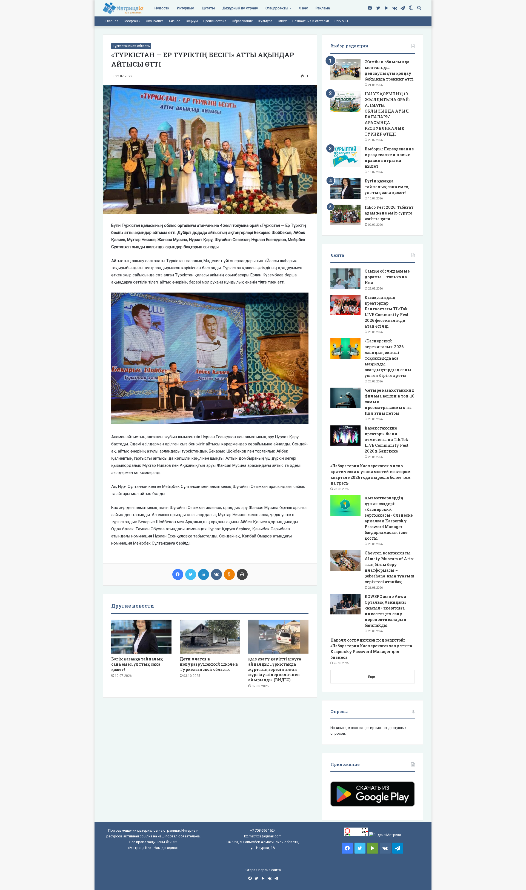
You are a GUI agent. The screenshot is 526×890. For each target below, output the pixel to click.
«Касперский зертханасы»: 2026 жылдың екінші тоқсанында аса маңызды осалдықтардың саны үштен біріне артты (388, 358)
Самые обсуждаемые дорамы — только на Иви (387, 276)
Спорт (282, 21)
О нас (303, 8)
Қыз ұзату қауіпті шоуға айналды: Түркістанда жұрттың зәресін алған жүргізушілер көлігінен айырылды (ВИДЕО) (274, 669)
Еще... (372, 677)
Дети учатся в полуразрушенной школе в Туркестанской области (209, 664)
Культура (265, 21)
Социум (192, 21)
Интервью (185, 8)
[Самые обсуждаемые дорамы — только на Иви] (345, 278)
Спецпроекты (276, 8)
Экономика (155, 21)
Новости (162, 8)
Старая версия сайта (263, 870)
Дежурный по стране (240, 8)
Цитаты (208, 8)
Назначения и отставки (310, 21)
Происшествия (214, 21)
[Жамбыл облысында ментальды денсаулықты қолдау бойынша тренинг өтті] (345, 69)
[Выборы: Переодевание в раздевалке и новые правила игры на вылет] (345, 156)
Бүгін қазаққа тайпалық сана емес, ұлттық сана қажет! (137, 664)
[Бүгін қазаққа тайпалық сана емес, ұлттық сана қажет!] (141, 637)
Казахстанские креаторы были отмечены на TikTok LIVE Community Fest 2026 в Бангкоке (386, 439)
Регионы (341, 21)
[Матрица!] (123, 8)
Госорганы (132, 21)
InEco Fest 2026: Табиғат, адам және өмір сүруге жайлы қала (389, 213)
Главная (111, 21)
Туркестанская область (131, 46)
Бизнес (174, 21)
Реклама (323, 8)
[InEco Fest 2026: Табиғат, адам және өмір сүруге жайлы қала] (345, 215)
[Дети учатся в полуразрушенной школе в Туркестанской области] (210, 637)
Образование (242, 21)
